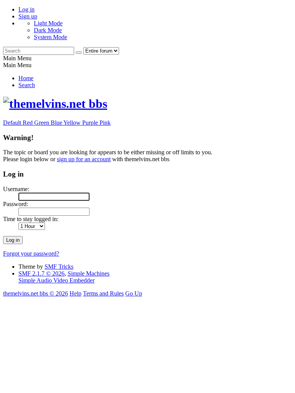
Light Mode (48, 23)
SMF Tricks (59, 266)
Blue (57, 122)
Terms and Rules (103, 293)
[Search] (79, 52)
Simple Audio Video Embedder (56, 280)
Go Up (133, 293)
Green (42, 122)
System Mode (50, 37)
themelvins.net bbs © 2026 (35, 293)
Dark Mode (48, 30)
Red (28, 122)
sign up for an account (84, 159)
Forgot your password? (31, 253)
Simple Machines (88, 273)
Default (13, 122)
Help (75, 293)
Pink (105, 122)
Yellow (72, 122)
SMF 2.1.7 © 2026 (41, 273)
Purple (90, 122)
